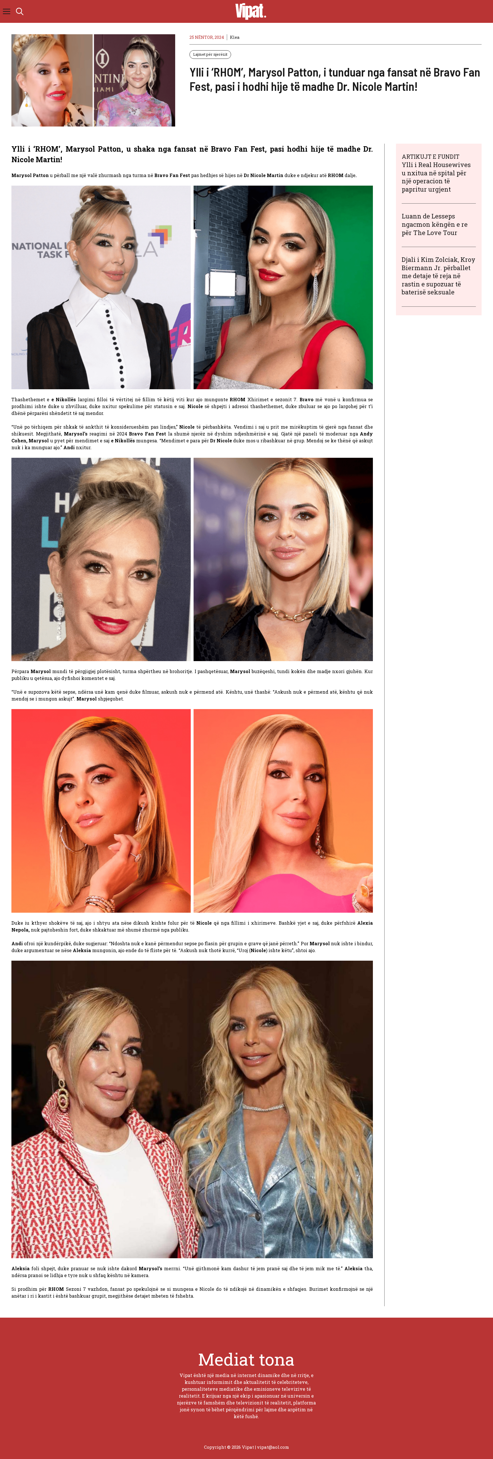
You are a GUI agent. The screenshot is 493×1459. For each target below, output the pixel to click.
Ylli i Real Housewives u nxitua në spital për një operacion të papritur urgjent (436, 176)
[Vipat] (249, 11)
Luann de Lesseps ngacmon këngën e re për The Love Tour (435, 224)
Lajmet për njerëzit (210, 54)
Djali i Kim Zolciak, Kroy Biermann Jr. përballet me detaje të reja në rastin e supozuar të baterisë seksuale (438, 275)
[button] (19, 11)
